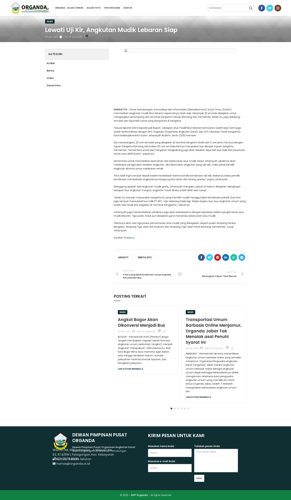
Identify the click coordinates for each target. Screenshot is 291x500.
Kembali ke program (180, 274)
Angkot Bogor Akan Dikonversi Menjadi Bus (141, 322)
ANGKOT (123, 257)
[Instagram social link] (277, 8)
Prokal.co (129, 237)
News (50, 21)
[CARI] (251, 8)
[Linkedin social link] (225, 257)
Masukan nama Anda (162, 446)
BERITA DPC (145, 257)
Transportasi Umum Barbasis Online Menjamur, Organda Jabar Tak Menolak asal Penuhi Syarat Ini (213, 331)
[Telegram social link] (241, 257)
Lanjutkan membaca (130, 369)
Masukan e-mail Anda (162, 461)
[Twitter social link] (269, 8)
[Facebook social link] (261, 8)
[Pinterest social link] (217, 257)
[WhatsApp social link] (233, 257)
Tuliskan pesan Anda (207, 446)
